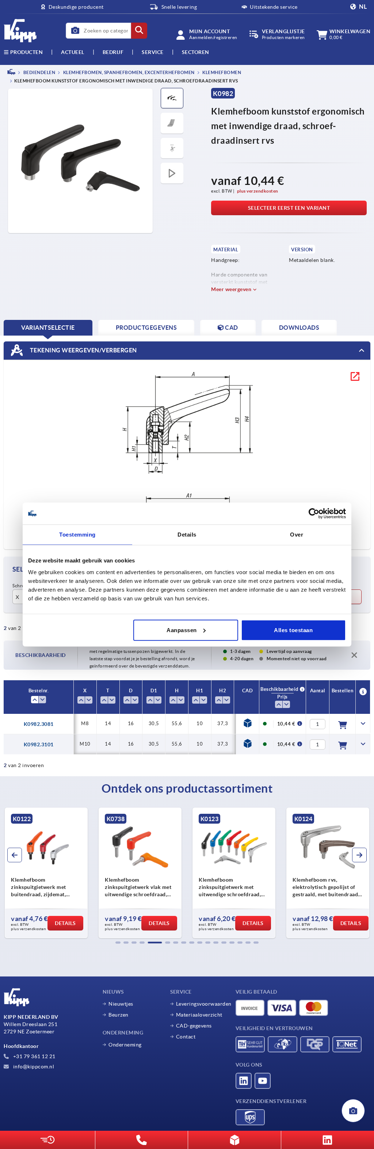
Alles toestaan (293, 630)
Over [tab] (296, 534)
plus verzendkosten (257, 191)
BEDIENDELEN (38, 72)
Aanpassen (182, 630)
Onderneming (125, 1045)
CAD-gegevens (194, 1026)
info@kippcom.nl (33, 1066)
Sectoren (195, 52)
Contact (186, 1037)
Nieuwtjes (120, 1004)
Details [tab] (187, 534)
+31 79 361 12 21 (34, 1056)
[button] (118, 942)
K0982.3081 (39, 724)
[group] (46, 873)
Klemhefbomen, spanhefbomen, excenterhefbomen (128, 72)
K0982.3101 (39, 744)
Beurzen (118, 1015)
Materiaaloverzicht (199, 1015)
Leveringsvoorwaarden (204, 1004)
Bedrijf (113, 52)
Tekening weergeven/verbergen (82, 350)
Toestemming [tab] (77, 534)
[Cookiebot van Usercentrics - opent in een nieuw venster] (314, 513)
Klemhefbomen (221, 72)
